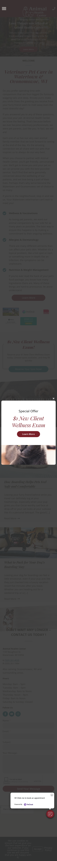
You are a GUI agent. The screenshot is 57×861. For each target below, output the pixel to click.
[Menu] (4, 8)
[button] (50, 814)
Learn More (28, 434)
